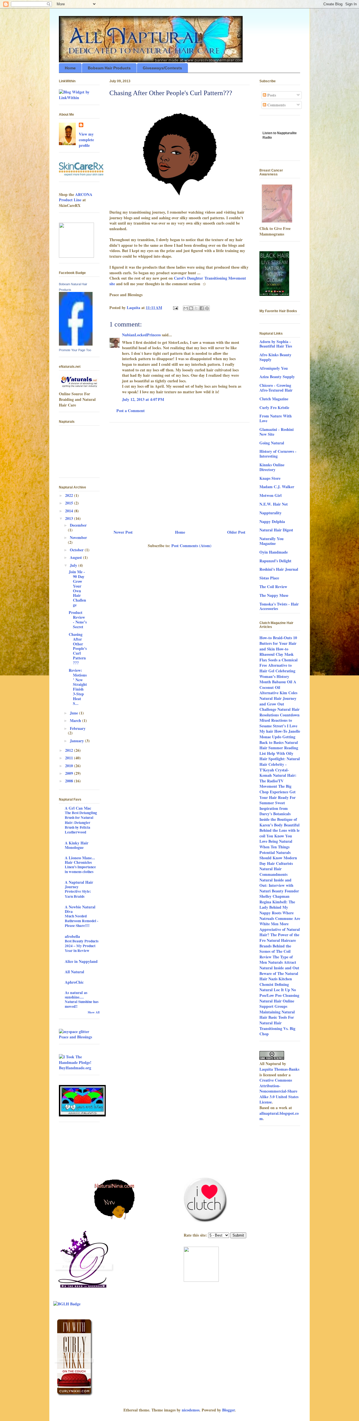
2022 (69, 495)
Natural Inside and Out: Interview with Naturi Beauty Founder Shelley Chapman (279, 888)
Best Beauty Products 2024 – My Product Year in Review (81, 946)
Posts (271, 95)
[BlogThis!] (191, 308)
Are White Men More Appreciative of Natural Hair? (279, 926)
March (76, 720)
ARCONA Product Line (75, 197)
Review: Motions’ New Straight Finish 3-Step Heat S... (78, 686)
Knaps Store (269, 478)
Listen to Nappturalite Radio (280, 137)
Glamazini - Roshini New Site (276, 431)
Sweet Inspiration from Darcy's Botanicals (275, 808)
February (78, 728)
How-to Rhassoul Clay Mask (276, 651)
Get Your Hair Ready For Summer (277, 797)
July (74, 565)
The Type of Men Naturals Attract (277, 959)
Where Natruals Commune (276, 915)
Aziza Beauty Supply (277, 377)
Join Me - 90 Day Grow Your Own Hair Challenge (77, 588)
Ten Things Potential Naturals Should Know (275, 852)
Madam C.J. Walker (276, 487)
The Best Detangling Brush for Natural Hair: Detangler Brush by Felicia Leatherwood (81, 822)
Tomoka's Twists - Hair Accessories (279, 606)
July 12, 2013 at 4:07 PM (143, 399)
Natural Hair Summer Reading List (278, 747)
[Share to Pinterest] (207, 308)
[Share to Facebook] (201, 308)
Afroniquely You (273, 368)
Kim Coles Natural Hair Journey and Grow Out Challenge (278, 701)
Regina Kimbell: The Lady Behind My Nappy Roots (277, 907)
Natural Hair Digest (276, 530)
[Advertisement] (179, 474)
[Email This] (185, 308)
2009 (69, 773)
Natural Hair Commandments (273, 871)
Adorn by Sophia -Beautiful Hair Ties (275, 344)
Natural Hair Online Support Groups (276, 1003)
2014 (69, 511)
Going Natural (271, 443)
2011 (69, 758)
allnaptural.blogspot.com (279, 1116)
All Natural (74, 972)
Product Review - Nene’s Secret (78, 619)
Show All (94, 1012)
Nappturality (270, 513)
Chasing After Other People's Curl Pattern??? (78, 648)
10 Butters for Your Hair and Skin (278, 643)
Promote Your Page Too (75, 350)
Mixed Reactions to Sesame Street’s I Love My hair (278, 725)
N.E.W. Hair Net (273, 504)
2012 (69, 750)
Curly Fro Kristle (274, 407)
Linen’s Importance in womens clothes (80, 869)
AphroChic (74, 982)
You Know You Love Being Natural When (275, 841)
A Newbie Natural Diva (80, 909)
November (78, 537)
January (77, 741)
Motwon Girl (270, 495)
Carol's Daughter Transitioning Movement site (177, 281)
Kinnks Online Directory (271, 467)
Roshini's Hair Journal (278, 569)
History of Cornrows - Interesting (277, 453)
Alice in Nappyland (81, 961)
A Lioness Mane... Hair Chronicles (80, 860)
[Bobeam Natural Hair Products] (76, 344)
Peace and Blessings (75, 1037)
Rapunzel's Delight (275, 561)
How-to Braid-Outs (275, 638)
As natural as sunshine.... (76, 995)
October (77, 550)
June (74, 713)
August (76, 557)
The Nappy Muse (273, 595)
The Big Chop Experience (275, 789)
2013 (69, 518)
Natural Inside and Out (279, 968)
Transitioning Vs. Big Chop (277, 1031)
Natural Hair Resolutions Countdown (279, 712)
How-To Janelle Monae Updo (279, 734)
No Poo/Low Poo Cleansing (279, 992)
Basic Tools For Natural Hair (276, 1020)
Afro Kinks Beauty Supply (275, 357)
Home (70, 68)
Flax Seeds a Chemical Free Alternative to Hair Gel (278, 665)
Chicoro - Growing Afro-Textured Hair (276, 387)
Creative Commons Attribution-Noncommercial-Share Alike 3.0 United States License (278, 1091)
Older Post (236, 532)
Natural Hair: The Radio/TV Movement (277, 780)
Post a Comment (130, 410)
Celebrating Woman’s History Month (277, 676)
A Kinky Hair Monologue (76, 845)
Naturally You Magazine (271, 541)
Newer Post (123, 532)
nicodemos (190, 1410)
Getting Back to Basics (277, 739)
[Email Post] (175, 307)
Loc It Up (282, 990)
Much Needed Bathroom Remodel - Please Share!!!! (81, 921)
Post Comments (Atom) (191, 546)
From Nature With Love (275, 418)
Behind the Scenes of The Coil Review (275, 951)
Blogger (228, 1410)
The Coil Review (273, 587)
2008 (69, 781)
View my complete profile (86, 139)
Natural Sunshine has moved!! (81, 1004)
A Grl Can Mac (78, 808)
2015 (69, 503)
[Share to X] (196, 308)
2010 (69, 766)
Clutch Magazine (273, 399)
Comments (276, 105)
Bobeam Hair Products (109, 68)
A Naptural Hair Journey (79, 884)
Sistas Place (269, 578)
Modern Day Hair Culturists (278, 860)
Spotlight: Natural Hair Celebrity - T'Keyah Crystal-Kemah (279, 767)
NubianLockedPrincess (141, 335)
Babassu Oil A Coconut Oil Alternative (277, 687)
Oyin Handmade (273, 552)
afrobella (72, 936)
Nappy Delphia (272, 521)
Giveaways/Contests (162, 68)
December (78, 525)
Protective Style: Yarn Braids (78, 893)
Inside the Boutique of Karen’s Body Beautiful (279, 822)
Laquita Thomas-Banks (279, 1069)
